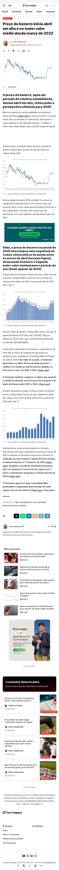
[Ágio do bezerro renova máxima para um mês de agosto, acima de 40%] (48, 770)
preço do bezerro (10, 506)
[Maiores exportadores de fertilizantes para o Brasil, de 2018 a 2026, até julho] (11, 610)
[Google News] (24, 855)
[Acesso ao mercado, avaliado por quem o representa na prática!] (48, 704)
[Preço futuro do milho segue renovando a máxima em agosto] (48, 725)
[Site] (49, 526)
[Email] (35, 516)
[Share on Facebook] (8, 50)
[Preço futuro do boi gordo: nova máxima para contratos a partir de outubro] (11, 584)
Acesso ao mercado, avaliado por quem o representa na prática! (19, 699)
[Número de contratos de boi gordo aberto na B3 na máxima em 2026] (11, 571)
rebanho (22, 506)
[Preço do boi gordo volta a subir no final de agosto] (11, 597)
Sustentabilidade (49, 712)
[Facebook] (52, 526)
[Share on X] (13, 50)
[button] (5, 5)
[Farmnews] (29, 6)
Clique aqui (43, 370)
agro (17, 502)
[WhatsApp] (35, 855)
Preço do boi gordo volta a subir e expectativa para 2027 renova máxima (19, 743)
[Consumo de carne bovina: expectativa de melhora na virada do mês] (11, 558)
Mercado (7, 18)
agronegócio (26, 502)
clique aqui (23, 116)
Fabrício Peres (15, 705)
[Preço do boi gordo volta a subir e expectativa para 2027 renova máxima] (48, 747)
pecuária (42, 502)
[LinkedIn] (55, 526)
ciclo (35, 502)
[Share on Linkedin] (29, 516)
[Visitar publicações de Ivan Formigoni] (6, 43)
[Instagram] (28, 855)
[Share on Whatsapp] (22, 516)
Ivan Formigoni (19, 42)
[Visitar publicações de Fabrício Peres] (6, 705)
